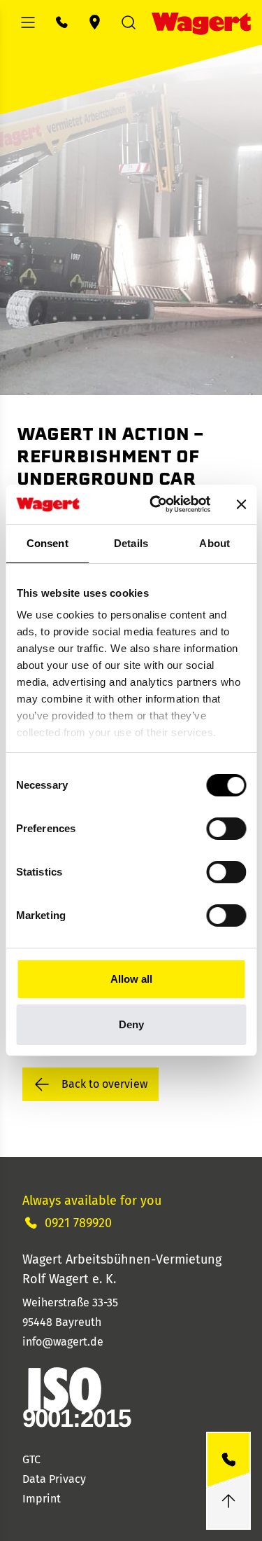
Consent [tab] (47, 543)
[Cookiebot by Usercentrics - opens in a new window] (156, 504)
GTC (31, 1459)
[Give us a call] (228, 1460)
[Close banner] (241, 504)
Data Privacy (54, 1479)
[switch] (226, 828)
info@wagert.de (62, 1341)
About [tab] (214, 543)
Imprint (41, 1498)
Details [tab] (131, 543)
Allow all (131, 979)
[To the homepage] (201, 22)
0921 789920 (78, 1223)
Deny (131, 1024)
